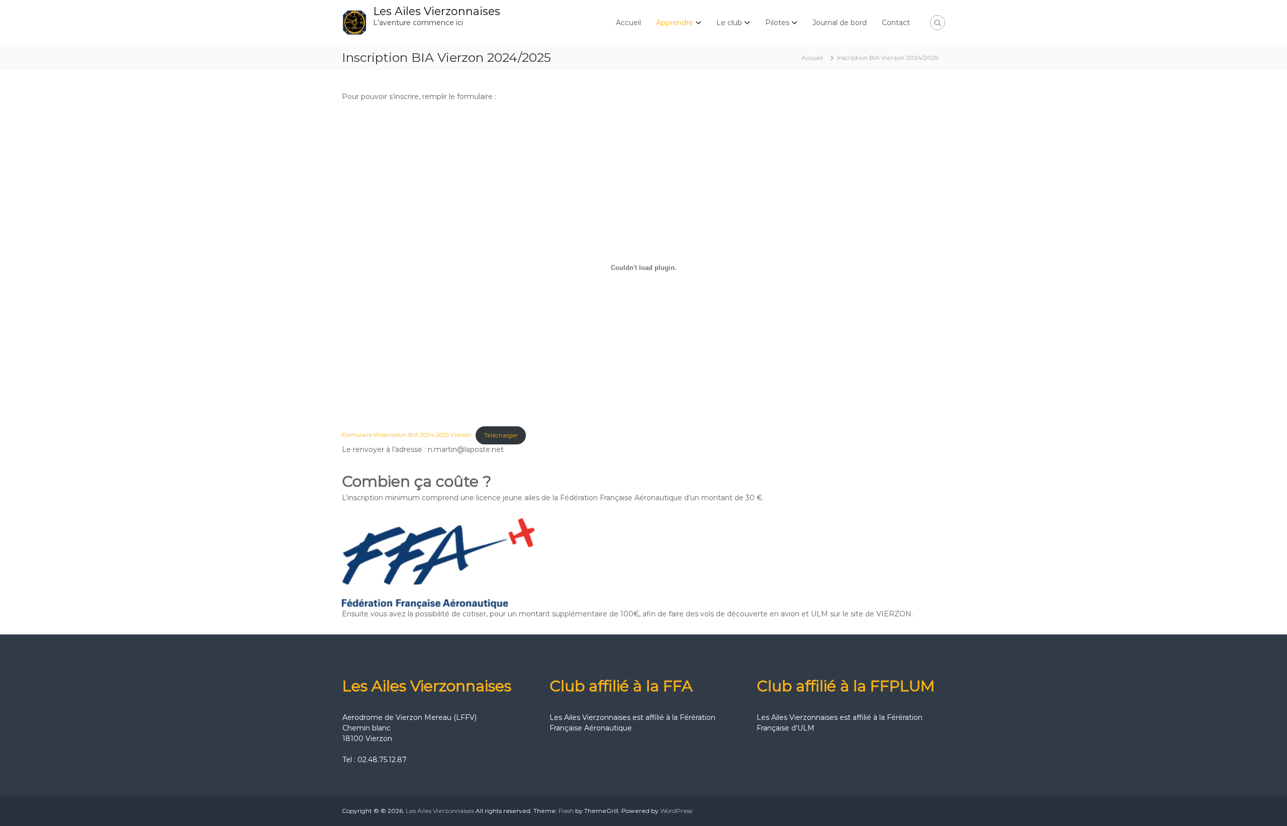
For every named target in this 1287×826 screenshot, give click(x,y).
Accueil (628, 22)
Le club (729, 22)
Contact (896, 22)
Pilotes (777, 22)
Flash (566, 810)
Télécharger (500, 435)
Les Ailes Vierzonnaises (436, 11)
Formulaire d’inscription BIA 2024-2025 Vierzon (407, 435)
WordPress (676, 810)
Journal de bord (839, 22)
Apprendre (674, 22)
